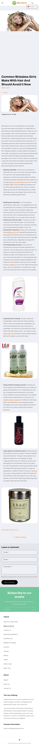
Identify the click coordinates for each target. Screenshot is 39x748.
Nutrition (6, 647)
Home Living (8, 664)
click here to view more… (10, 529)
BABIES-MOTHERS (10, 643)
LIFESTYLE (7, 630)
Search (6, 680)
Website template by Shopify (25, 743)
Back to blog (21, 537)
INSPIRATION (8, 638)
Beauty (6, 655)
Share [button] (5, 92)
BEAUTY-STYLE (9, 626)
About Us (7, 684)
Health (6, 659)
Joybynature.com (15, 743)
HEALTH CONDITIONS (11, 622)
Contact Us (7, 688)
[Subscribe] (33, 609)
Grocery (6, 651)
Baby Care (7, 668)
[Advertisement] (19, 54)
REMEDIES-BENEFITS (11, 634)
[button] (2, 3)
